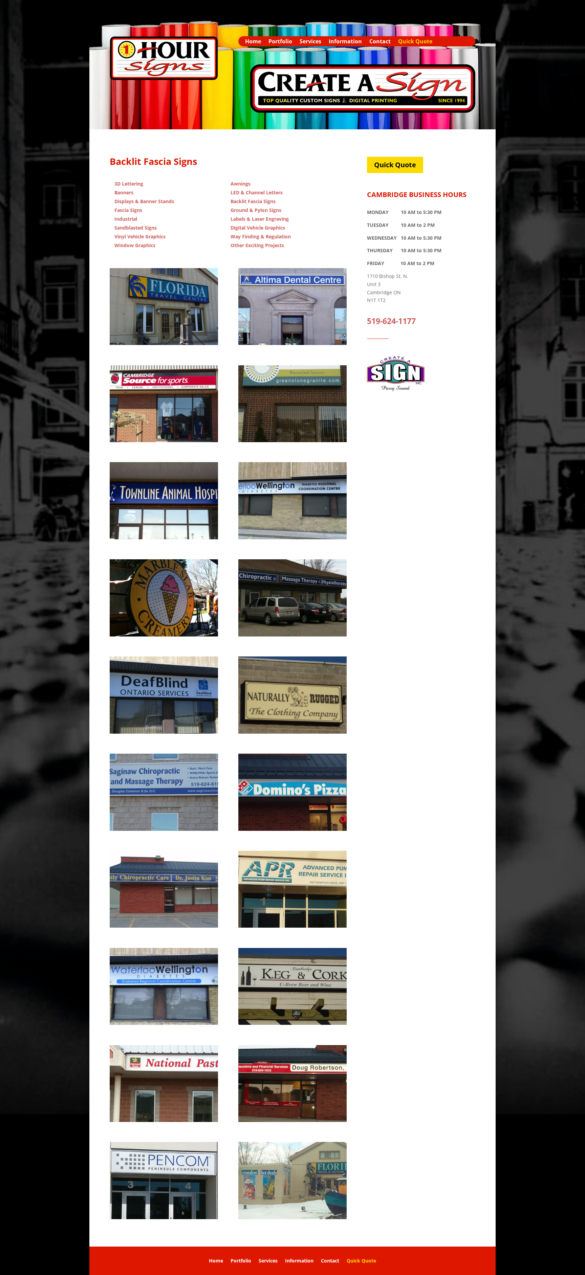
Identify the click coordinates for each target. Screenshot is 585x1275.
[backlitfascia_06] (292, 634)
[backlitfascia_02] (164, 537)
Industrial (125, 219)
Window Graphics (134, 245)
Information (345, 42)
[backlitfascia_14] (164, 1023)
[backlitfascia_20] (164, 1217)
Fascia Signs (128, 210)
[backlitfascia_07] (164, 732)
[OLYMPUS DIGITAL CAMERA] (292, 343)
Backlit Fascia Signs (253, 201)
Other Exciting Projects (257, 245)
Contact (380, 42)
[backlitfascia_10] (164, 634)
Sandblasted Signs (135, 227)
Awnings (241, 183)
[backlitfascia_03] (164, 343)
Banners (123, 192)
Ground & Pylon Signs (256, 210)
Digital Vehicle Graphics (258, 227)
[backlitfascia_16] (164, 1120)
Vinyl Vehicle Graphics (140, 236)
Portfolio (280, 42)
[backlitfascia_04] (292, 537)
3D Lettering (128, 183)
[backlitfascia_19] (292, 1217)
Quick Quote (415, 42)
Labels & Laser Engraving (260, 219)
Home (253, 42)
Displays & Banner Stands (144, 201)
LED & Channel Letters (257, 192)
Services (310, 42)
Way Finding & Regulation (261, 236)
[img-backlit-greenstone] (292, 440)
